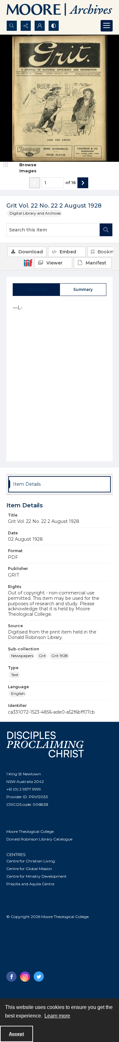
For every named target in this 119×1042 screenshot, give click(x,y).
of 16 (70, 182)
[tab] (36, 290)
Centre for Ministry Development (36, 876)
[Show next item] (82, 182)
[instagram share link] (25, 976)
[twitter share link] (39, 976)
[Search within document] (106, 229)
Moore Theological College (30, 831)
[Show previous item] (34, 182)
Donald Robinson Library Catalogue (39, 839)
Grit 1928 (59, 655)
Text (14, 674)
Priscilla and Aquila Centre (30, 883)
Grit (42, 655)
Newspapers (22, 655)
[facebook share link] (11, 976)
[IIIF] (28, 262)
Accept (16, 1033)
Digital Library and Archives (35, 213)
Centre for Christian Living (30, 861)
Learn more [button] (57, 1015)
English (18, 693)
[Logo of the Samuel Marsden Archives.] (59, 10)
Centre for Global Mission (29, 868)
